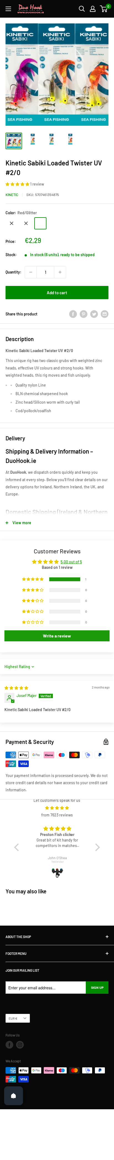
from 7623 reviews (57, 815)
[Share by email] (104, 314)
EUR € (13, 1018)
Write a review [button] (57, 635)
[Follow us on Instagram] (20, 1045)
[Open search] (82, 9)
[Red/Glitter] (40, 223)
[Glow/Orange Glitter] (12, 223)
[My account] (92, 9)
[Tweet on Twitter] (94, 314)
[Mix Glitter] (26, 223)
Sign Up (97, 987)
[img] (16, 687)
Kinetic (12, 194)
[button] (18, 184)
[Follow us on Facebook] (9, 1045)
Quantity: (13, 272)
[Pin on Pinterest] (83, 314)
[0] (103, 9)
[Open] (13, 1095)
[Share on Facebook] (73, 314)
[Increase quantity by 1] (60, 272)
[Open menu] (8, 9)
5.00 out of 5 (71, 561)
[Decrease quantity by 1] (31, 272)
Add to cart (57, 292)
